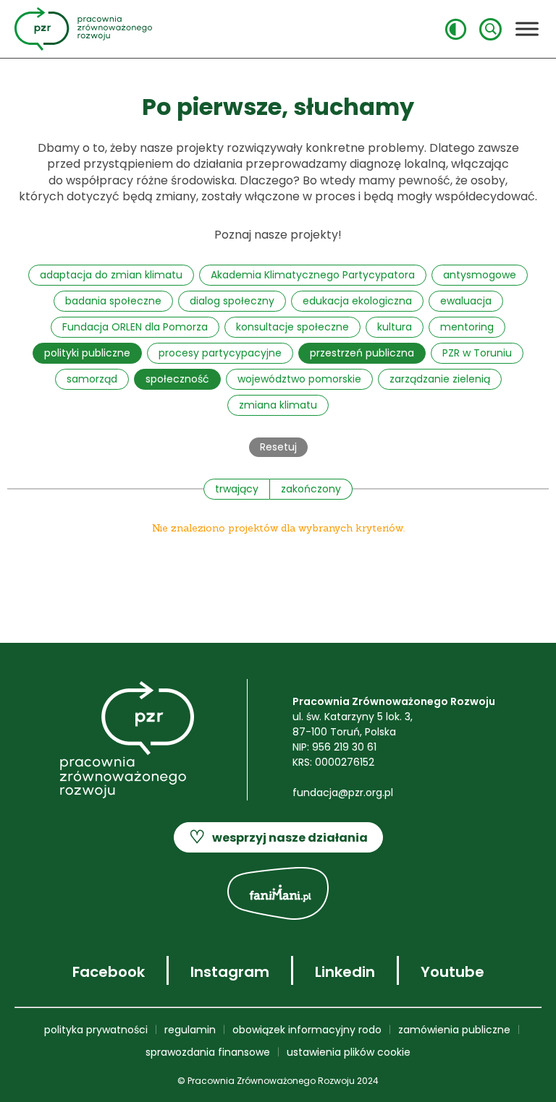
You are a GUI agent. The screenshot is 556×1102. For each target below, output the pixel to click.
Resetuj (278, 447)
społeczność (177, 379)
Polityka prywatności (96, 1029)
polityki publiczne (87, 353)
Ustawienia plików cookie (348, 1052)
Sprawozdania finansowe (208, 1052)
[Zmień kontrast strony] (455, 29)
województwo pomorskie (299, 379)
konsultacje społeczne (292, 327)
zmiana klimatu (278, 405)
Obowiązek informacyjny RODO (307, 1029)
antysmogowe (479, 275)
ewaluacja (466, 301)
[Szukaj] (490, 29)
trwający (236, 489)
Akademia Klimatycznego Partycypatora (313, 275)
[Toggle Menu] (527, 28)
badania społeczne (113, 301)
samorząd (92, 379)
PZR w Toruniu (477, 353)
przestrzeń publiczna (362, 353)
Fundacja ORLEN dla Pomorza (135, 327)
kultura (394, 327)
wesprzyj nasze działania (278, 837)
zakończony (311, 489)
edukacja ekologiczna (357, 301)
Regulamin (190, 1029)
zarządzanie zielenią (439, 379)
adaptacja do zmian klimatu (111, 275)
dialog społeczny (232, 301)
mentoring (467, 327)
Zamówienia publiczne (454, 1029)
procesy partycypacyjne (220, 353)
